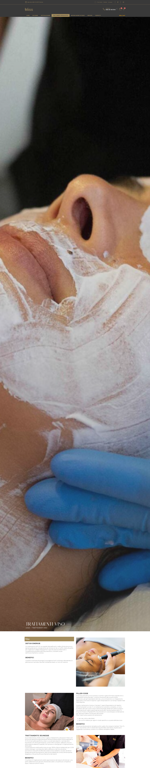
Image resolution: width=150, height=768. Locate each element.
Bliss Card (122, 15)
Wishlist (105, 2)
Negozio (90, 15)
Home (27, 15)
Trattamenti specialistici (60, 15)
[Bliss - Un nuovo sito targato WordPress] (29, 10)
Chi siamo (35, 15)
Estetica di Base (45, 15)
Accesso (110, 2)
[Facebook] (117, 2)
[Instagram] (123, 2)
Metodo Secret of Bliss (78, 15)
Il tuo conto (99, 2)
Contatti (98, 15)
